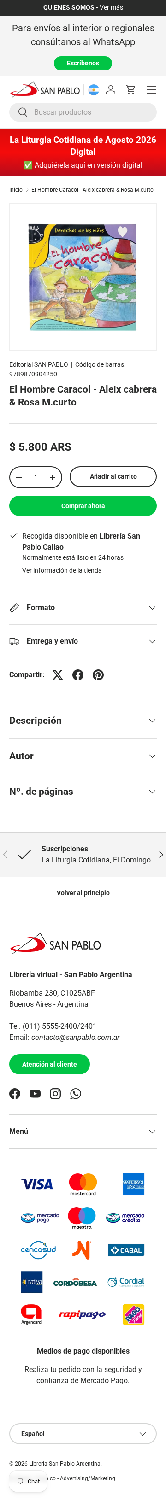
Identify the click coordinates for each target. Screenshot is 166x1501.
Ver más (111, 8)
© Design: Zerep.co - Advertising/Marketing (62, 1478)
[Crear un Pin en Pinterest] (98, 675)
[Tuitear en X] (57, 675)
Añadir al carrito (113, 476)
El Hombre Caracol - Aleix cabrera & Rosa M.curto (92, 190)
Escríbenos (83, 63)
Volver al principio (83, 893)
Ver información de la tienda (62, 570)
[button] (131, 90)
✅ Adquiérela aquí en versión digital (83, 165)
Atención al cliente (49, 1064)
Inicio (16, 190)
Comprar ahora (83, 506)
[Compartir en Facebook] (78, 675)
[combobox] (83, 112)
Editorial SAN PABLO (38, 364)
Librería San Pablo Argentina (65, 1463)
